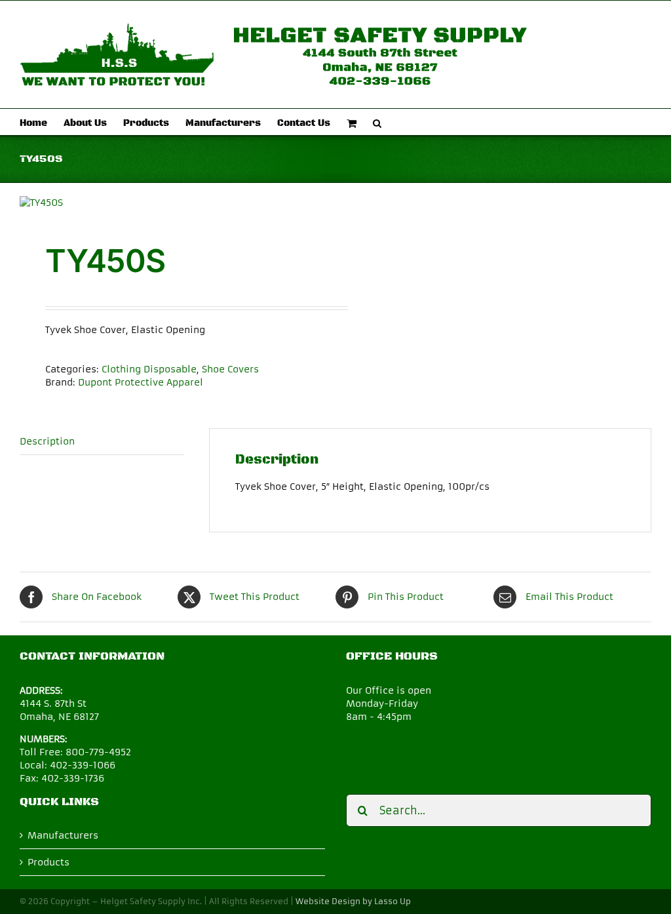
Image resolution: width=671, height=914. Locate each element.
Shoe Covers (230, 369)
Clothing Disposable (149, 369)
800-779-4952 (98, 752)
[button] (377, 122)
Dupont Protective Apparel (140, 382)
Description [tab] (47, 441)
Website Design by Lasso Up (353, 901)
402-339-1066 (82, 765)
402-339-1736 (72, 778)
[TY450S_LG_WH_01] (171, 202)
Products (48, 862)
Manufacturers (63, 835)
